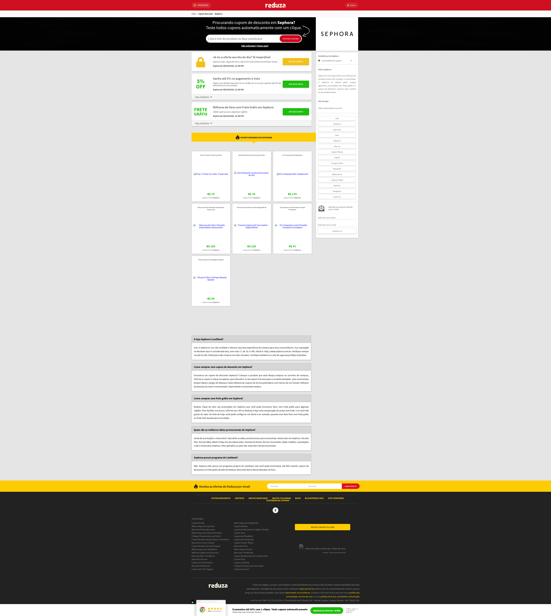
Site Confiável (336, 498)
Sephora (218, 13)
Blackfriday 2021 (314, 498)
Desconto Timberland (243, 552)
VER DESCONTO (296, 61)
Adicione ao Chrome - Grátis (326, 610)
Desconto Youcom (199, 559)
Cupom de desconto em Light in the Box (251, 529)
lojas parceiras (307, 588)
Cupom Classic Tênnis (243, 542)
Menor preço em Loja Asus (203, 526)
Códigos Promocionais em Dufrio (206, 536)
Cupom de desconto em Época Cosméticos (210, 539)
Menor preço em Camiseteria (204, 549)
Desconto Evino (241, 546)
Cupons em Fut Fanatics (202, 562)
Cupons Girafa (198, 522)
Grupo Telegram (281, 498)
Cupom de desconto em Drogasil (206, 546)
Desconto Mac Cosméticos (203, 556)
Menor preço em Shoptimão (246, 522)
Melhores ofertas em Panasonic (205, 552)
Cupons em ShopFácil (243, 536)
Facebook (275, 510)
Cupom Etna (239, 559)
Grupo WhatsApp (258, 498)
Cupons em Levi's (241, 569)
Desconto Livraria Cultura (203, 542)
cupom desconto (205, 13)
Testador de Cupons (277, 500)
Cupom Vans (239, 532)
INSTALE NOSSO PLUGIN (322, 527)
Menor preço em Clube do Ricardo (207, 532)
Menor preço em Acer (243, 549)
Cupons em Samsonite (244, 539)
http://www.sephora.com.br (330, 108)
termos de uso (305, 596)
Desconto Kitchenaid (201, 565)
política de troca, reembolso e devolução (340, 596)
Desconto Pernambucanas (203, 529)
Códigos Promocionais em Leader (249, 565)
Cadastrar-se (337, 231)
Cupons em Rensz (241, 562)
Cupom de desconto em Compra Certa (251, 556)
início (194, 13)
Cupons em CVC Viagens (202, 569)
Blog (298, 498)
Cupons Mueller (241, 526)
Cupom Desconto (220, 498)
